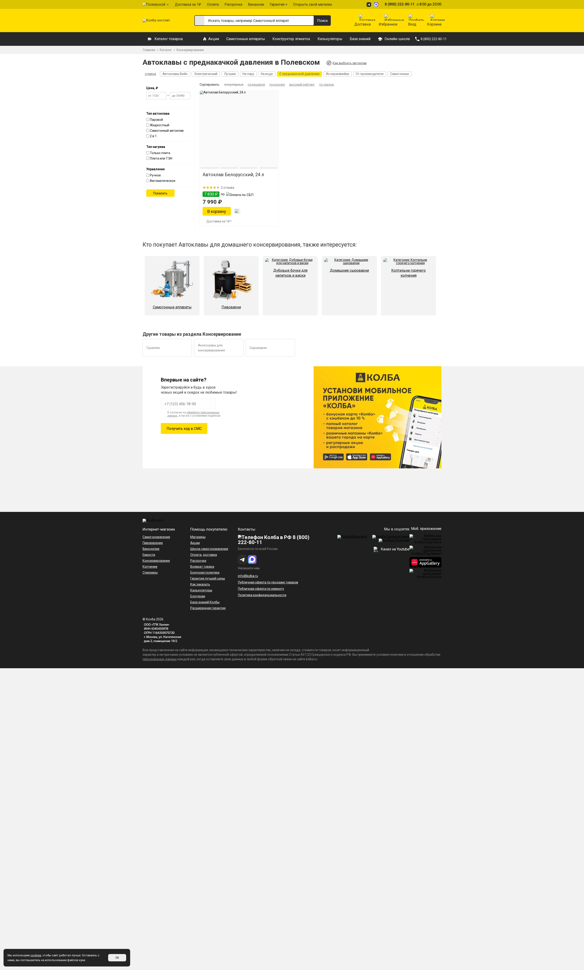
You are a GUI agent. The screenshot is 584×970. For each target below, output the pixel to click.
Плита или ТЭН (161, 158)
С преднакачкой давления (299, 74)
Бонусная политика (204, 572)
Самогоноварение (156, 537)
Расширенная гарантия (208, 608)
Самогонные (399, 74)
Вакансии (256, 4)
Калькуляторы (330, 39)
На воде (267, 74)
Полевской (155, 4)
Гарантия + (278, 4)
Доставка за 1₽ (188, 4)
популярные (233, 84)
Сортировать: (210, 84)
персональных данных (160, 659)
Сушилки (153, 348)
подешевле (256, 84)
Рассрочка (233, 4)
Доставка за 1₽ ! (218, 221)
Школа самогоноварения (209, 549)
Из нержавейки (337, 74)
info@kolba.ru (248, 576)
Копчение (150, 566)
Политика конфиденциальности (262, 595)
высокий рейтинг (302, 84)
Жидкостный (159, 125)
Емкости (149, 555)
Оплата (213, 4)
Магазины (198, 537)
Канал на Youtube (394, 549)
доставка (210, 555)
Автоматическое (162, 181)
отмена (150, 74)
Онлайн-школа (397, 39)
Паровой (156, 119)
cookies (35, 955)
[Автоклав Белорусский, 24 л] (239, 130)
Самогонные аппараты (245, 39)
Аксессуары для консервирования (211, 347)
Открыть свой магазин (312, 4)
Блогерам (197, 596)
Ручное (155, 175)
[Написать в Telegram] (370, 4)
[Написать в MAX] (377, 4)
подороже (277, 84)
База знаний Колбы (204, 602)
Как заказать (200, 584)
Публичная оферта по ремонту (261, 589)
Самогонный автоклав (167, 130)
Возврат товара (202, 566)
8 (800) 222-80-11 (400, 4)
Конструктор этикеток (291, 39)
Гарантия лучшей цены (207, 578)
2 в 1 (153, 136)
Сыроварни (258, 348)
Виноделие (151, 549)
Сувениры (150, 572)
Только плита (160, 153)
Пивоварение (153, 543)
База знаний (360, 39)
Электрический (205, 74)
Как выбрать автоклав (350, 63)
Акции (213, 39)
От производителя (369, 74)
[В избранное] (237, 211)
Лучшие (230, 74)
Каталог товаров (168, 39)
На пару (248, 74)
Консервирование (156, 560)
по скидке (326, 84)
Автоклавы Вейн (175, 74)
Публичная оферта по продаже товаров (268, 582)
